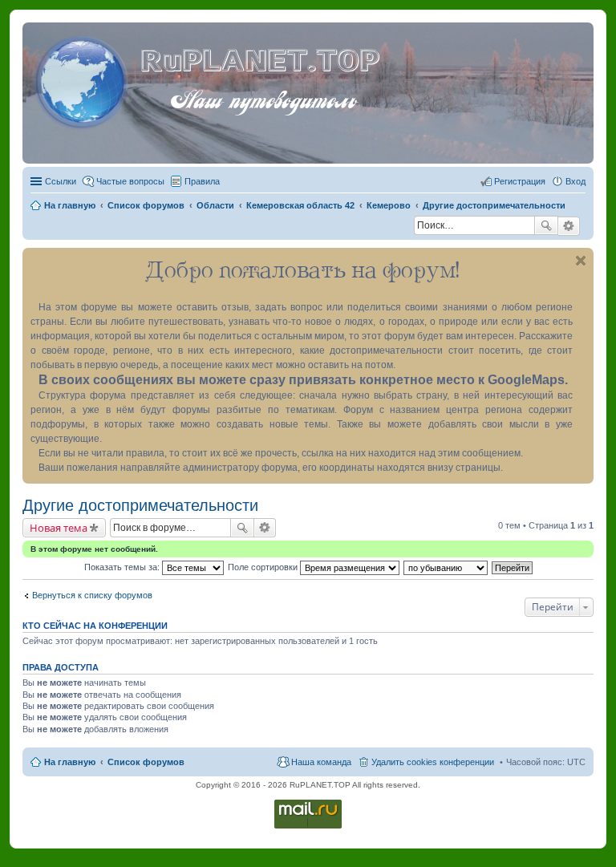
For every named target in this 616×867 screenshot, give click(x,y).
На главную (69, 762)
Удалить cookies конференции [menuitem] (432, 762)
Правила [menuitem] (202, 181)
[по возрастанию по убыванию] (446, 567)
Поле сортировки (264, 567)
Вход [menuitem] (575, 181)
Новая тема (58, 528)
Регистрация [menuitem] (519, 181)
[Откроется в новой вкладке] (308, 827)
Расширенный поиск (569, 226)
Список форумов (145, 762)
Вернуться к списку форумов (92, 595)
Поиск (546, 225)
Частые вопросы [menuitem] (130, 181)
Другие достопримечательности (140, 505)
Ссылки (60, 181)
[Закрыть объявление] (581, 260)
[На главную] (83, 79)
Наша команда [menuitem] (321, 762)
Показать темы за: (123, 567)
